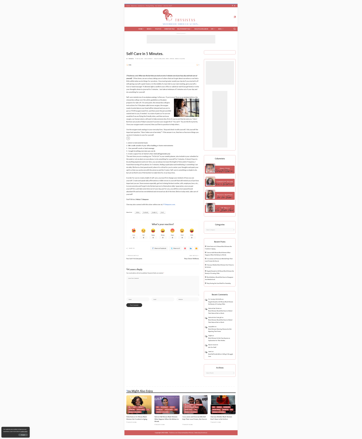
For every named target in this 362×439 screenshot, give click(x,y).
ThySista (131, 58)
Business (164, 407)
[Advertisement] (181, 39)
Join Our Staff (212, 347)
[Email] (196, 248)
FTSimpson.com (169, 204)
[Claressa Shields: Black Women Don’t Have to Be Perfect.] (223, 404)
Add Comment (148, 58)
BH (129, 407)
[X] (235, 5)
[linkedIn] (190, 248)
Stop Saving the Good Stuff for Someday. (219, 283)
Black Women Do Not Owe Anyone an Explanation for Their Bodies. (219, 339)
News (167, 58)
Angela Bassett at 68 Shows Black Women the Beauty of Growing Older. (220, 303)
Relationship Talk (191, 407)
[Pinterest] (185, 248)
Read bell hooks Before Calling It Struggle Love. (220, 355)
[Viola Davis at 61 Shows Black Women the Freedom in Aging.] (139, 404)
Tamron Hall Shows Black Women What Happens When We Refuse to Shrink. (166, 419)
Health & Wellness (159, 58)
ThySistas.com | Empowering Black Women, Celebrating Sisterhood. (188, 432)
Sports (225, 409)
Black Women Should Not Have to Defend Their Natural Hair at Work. (220, 312)
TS (148, 409)
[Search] (234, 29)
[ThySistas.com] (181, 17)
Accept (23, 435)
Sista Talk (140, 409)
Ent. (134, 407)
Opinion (172, 58)
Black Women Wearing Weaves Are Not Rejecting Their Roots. (220, 330)
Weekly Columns (180, 58)
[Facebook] (232, 5)
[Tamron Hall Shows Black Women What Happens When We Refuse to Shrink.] (167, 404)
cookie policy (24, 431)
